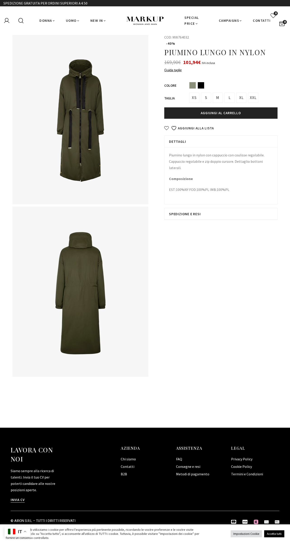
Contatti (127, 466)
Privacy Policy (241, 459)
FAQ (179, 459)
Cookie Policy (241, 466)
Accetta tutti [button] (274, 534)
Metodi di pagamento (192, 474)
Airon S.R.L (23, 521)
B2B (124, 474)
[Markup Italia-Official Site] (145, 20)
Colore (170, 85)
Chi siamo (128, 459)
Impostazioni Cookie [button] (246, 534)
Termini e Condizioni (247, 474)
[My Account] (6, 20)
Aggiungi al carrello (221, 113)
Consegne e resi (188, 466)
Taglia (169, 98)
